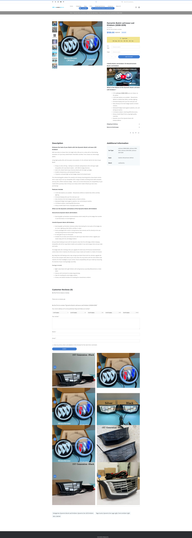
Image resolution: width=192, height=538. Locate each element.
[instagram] (58, 1)
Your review (55, 316)
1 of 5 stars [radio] (56, 312)
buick (101, 513)
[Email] (138, 133)
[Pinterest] (135, 133)
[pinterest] (63, 1)
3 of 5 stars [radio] (91, 312)
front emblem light (124, 513)
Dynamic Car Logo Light (110, 513)
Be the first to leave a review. (114, 29)
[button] (123, 124)
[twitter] (55, 1)
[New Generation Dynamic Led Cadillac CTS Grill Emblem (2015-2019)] (118, 409)
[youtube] (60, 1)
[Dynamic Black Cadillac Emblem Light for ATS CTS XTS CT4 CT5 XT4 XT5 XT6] (118, 446)
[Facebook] (130, 133)
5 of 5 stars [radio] (126, 312)
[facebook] (52, 1)
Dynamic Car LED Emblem (85, 513)
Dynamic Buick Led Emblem (68, 513)
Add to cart (129, 56)
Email (54, 338)
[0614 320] (58, 6)
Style (108, 52)
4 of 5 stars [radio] (109, 312)
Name (54, 331)
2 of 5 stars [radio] (74, 312)
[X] (133, 133)
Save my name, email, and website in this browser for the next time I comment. (75, 345)
